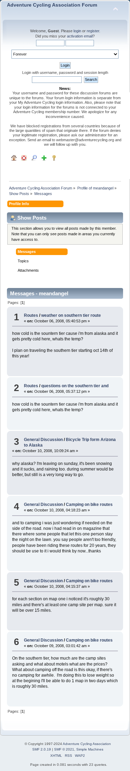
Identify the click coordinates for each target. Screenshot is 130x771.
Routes (31, 315)
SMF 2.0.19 (41, 749)
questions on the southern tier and (75, 385)
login (77, 31)
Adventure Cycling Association (87, 744)
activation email (80, 36)
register (93, 31)
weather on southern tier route (71, 315)
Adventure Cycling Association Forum (52, 5)
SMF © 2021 (64, 749)
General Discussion (43, 439)
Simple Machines (89, 749)
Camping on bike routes (89, 504)
